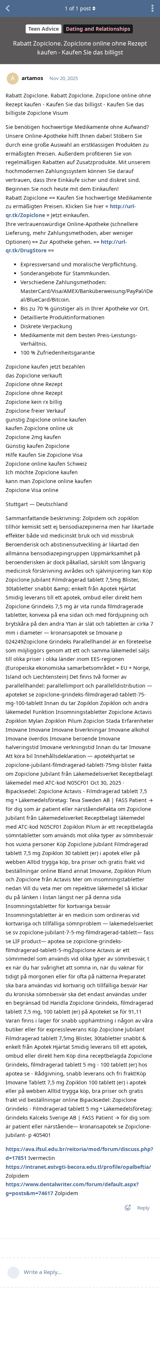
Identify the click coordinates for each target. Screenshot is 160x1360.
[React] (125, 1209)
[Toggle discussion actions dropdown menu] (152, 8)
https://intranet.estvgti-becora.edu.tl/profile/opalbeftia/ (78, 1166)
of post (78, 8)
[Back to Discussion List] (7, 8)
